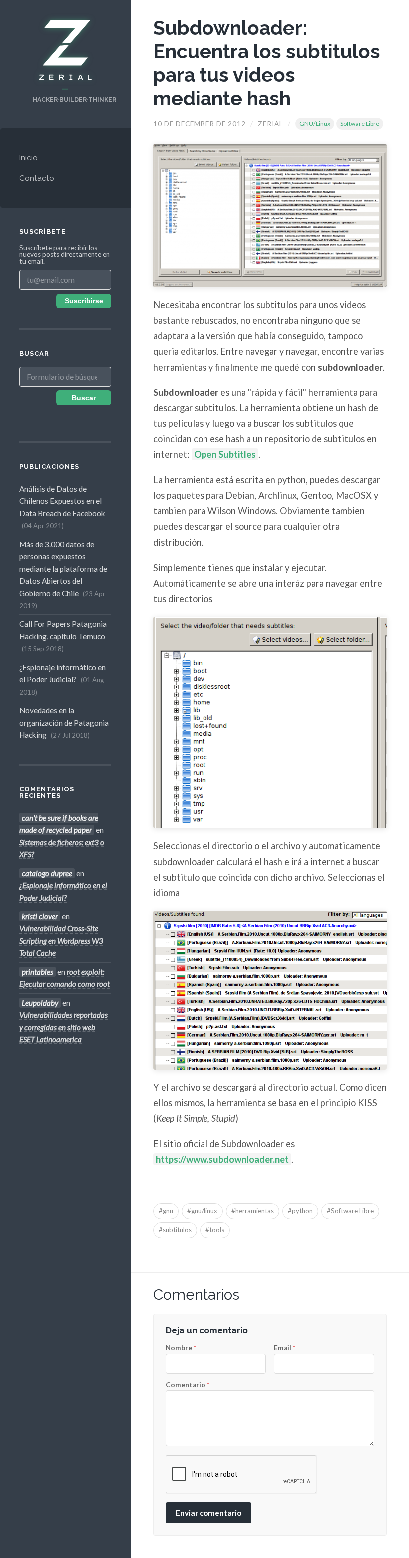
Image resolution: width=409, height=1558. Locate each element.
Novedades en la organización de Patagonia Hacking (64, 722)
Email (284, 1348)
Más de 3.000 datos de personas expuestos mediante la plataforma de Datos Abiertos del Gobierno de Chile (63, 575)
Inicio (28, 157)
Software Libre (359, 123)
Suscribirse (84, 301)
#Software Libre (350, 1211)
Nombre (181, 1348)
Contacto (36, 178)
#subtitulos (175, 1230)
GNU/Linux (314, 123)
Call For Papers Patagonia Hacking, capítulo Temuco (63, 636)
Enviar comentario (208, 1512)
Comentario (187, 1385)
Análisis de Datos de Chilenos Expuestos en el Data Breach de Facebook (62, 507)
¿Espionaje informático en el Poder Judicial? (62, 679)
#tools (214, 1230)
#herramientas (252, 1211)
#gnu (166, 1211)
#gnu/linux (202, 1211)
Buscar (84, 398)
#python (300, 1211)
